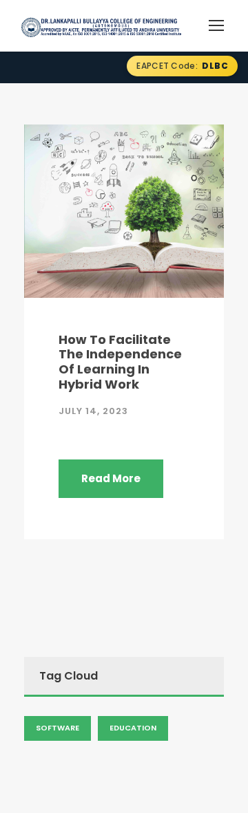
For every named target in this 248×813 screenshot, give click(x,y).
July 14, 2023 (93, 411)
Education (133, 727)
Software (57, 727)
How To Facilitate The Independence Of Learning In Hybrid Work (120, 362)
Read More (111, 478)
